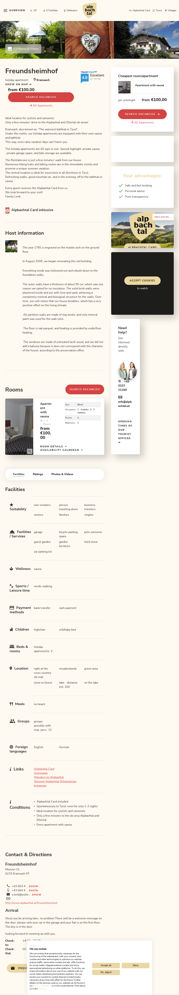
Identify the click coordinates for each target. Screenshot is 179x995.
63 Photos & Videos (26, 48)
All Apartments (43, 105)
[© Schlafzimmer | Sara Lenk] (19, 427)
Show (33, 886)
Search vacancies (41, 97)
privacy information (42, 986)
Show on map (17, 84)
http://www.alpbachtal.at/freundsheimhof (31, 903)
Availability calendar (60, 450)
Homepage (41, 773)
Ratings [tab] (38, 474)
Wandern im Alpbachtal (49, 777)
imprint (41, 989)
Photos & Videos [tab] (62, 474)
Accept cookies (142, 280)
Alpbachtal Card (44, 768)
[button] (35, 946)
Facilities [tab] (18, 474)
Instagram (40, 785)
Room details (52, 446)
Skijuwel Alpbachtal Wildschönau (55, 781)
